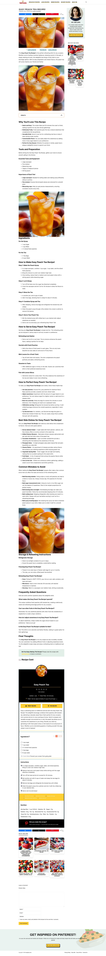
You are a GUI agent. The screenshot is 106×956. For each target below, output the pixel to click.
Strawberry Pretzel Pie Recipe (41, 851)
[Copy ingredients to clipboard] (29, 736)
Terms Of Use (79, 952)
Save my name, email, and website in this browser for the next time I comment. (39, 919)
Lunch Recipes (45, 2)
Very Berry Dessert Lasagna (57, 851)
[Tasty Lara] (23, 2)
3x (61, 736)
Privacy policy (67, 952)
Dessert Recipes (65, 2)
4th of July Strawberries (41, 874)
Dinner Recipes (55, 2)
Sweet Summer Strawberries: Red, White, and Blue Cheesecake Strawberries (26, 853)
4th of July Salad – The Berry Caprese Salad (26, 874)
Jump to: (23, 115)
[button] (86, 2)
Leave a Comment (37, 11)
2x (59, 736)
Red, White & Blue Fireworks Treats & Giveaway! (57, 875)
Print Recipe (43, 49)
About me (74, 2)
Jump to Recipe (32, 49)
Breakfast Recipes (34, 2)
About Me (73, 952)
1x (56, 736)
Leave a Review (52, 49)
